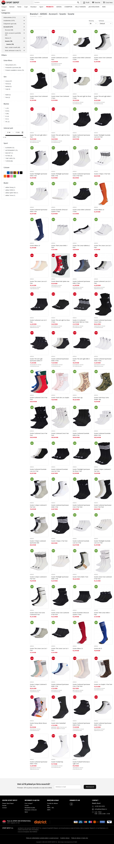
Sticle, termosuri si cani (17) (13, 50)
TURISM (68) (9, 161)
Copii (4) (7, 89)
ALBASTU (8, 172)
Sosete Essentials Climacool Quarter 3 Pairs (59, 210)
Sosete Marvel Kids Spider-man (60, 281)
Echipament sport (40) (10, 24)
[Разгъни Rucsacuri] (24, 29)
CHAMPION (68, 7)
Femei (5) (8, 84)
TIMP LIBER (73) (10, 158)
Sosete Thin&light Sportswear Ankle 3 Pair (38, 175)
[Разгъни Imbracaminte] (24, 17)
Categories (5, 13)
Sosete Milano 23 (99, 209)
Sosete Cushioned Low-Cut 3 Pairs (59, 58)
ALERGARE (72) (9, 147)
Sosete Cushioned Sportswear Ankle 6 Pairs (60, 359)
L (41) (7, 108)
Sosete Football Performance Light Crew (81, 763)
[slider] (4, 135)
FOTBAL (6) (8, 155)
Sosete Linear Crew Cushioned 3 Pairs (103, 58)
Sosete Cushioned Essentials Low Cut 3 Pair (38, 470)
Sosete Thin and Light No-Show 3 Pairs (82, 97)
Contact (4, 807)
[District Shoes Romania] (40, 822)
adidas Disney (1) (10, 187)
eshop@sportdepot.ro (101, 809)
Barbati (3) (8, 86)
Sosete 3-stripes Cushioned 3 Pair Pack (102, 470)
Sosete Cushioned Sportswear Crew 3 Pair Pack (81, 175)
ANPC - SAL (50, 807)
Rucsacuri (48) (9, 30)
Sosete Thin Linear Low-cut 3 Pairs (38, 282)
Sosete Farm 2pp (78, 397)
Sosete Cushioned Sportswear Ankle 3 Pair (81, 136)
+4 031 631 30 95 (100, 806)
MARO (14, 172)
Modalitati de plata (30, 807)
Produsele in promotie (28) (13, 67)
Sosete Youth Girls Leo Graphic (60, 397)
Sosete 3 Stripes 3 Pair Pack (102, 174)
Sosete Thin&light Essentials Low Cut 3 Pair (102, 136)
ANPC (48, 809)
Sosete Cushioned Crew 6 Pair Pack (38, 398)
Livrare (27, 805)
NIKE (104, 7)
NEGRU (21, 172)
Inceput (4, 7)
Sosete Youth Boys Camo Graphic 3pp (101, 398)
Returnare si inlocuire (31, 809)
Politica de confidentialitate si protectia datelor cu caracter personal (42, 838)
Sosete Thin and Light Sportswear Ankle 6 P (36, 359)
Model (6, 183)
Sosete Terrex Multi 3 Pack (80, 577)
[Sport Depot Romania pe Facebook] (71, 804)
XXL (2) (7, 121)
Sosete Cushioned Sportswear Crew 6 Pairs (102, 321)
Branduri (34, 7)
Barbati (11, 7)
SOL (48, 805)
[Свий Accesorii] (24, 26)
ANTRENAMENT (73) (11, 150)
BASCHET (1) (9, 153)
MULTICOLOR (17, 172)
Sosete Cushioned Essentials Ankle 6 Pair (81, 434)
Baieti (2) (8, 95)
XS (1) (7, 119)
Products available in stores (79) (14, 70)
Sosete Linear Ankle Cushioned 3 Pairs (39, 58)
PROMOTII (49, 7)
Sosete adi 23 (98, 648)
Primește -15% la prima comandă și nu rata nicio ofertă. (34, 785)
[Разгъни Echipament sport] (24, 23)
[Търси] (78, 2)
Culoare (6, 167)
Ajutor (4, 10)
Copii (26, 7)
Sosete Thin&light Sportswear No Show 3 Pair (81, 470)
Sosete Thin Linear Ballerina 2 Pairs (81, 246)
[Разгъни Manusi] (24, 38)
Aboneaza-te (90, 787)
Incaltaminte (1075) (9, 20)
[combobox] (56, 2)
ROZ (11, 176)
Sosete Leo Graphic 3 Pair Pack (103, 684)
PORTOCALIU (5, 176)
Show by (93, 21)
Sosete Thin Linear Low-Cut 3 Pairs (102, 246)
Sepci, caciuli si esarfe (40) (12, 47)
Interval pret (8, 128)
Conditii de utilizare (52, 803)
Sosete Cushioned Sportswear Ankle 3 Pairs (81, 282)
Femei (19, 7)
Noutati (4, 805)
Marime (6, 104)
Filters (4, 55)
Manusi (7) (8, 38)
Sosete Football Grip (57, 762)
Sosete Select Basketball (58, 723)
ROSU (8, 176)
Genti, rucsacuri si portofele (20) (13, 34)
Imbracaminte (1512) (10, 17)
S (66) (7, 113)
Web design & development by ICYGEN (67, 842)
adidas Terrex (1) (10, 195)
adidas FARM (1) (10, 190)
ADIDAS (59, 7)
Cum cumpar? (29, 803)
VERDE (14, 176)
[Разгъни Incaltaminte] (24, 20)
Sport (41, 7)
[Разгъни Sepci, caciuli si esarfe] (24, 47)
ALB (5, 172)
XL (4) (7, 116)
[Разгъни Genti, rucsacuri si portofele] (24, 33)
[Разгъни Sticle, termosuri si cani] (24, 50)
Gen (5, 77)
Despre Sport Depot (8, 803)
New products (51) (10, 65)
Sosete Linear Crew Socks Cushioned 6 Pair (37, 613)
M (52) (7, 111)
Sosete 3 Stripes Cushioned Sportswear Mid (38, 542)
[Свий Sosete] (24, 41)
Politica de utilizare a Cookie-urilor (79, 838)
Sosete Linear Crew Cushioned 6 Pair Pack (103, 578)
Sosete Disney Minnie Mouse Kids (38, 724)
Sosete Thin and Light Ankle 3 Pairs (102, 97)
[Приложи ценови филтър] (23, 132)
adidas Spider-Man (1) (11, 193)
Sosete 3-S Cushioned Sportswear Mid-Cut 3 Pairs (80, 321)
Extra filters (8, 60)
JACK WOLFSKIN (94, 7)
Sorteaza (101, 21)
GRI (11, 172)
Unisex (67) (8, 81)
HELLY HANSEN (80, 7)
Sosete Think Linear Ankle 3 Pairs (59, 246)
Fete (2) (7, 97)
